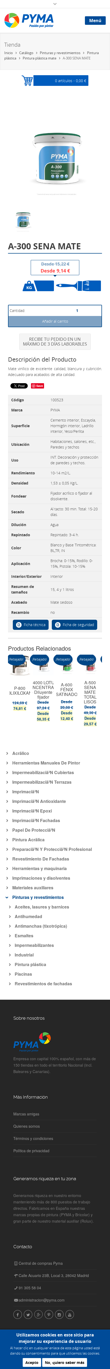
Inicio (8, 52)
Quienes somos (26, 1126)
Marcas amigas (26, 1113)
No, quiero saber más (64, 1362)
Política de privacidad (31, 1150)
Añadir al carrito (55, 321)
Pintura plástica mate (39, 58)
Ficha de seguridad (78, 624)
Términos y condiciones (33, 1138)
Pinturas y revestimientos (60, 52)
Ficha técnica (34, 624)
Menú (95, 20)
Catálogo (26, 52)
